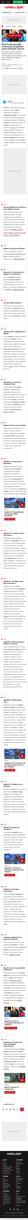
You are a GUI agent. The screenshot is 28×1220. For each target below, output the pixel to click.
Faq (4, 1204)
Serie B (4, 1165)
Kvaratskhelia (16, 479)
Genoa (11, 366)
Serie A (14, 26)
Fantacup (5, 1188)
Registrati (18, 1188)
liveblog (7, 68)
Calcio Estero (6, 1171)
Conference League (8, 1170)
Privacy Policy (6, 1201)
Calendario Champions (19, 1198)
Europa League (6, 1168)
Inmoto (4, 1181)
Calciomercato (6, 1173)
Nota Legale (6, 1196)
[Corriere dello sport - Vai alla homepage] (14, 7)
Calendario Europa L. (21, 1201)
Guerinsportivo (6, 1185)
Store (17, 1181)
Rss (17, 1185)
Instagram (13, 1213)
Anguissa (6, 616)
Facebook (7, 1213)
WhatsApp (20, 1213)
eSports (18, 1171)
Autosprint (5, 1180)
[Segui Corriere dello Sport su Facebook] (10, 1209)
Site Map (18, 1186)
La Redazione (6, 1195)
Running (18, 1168)
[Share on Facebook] (3, 1109)
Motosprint (5, 1183)
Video (17, 1193)
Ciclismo (18, 1173)
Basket (18, 1165)
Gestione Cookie (7, 1198)
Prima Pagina (19, 1180)
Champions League (15, 980)
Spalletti (14, 68)
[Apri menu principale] (3, 2)
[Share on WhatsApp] (10, 1109)
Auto (4, 1178)
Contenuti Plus (7, 12)
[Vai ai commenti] (22, 1109)
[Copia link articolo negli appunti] (17, 1109)
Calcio (8, 26)
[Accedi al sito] (25, 2)
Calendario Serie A (19, 12)
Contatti (5, 1193)
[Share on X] (7, 1109)
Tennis (17, 1167)
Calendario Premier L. (20, 1203)
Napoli (20, 26)
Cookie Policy (6, 1199)
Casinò (18, 1205)
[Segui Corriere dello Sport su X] (14, 1209)
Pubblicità (18, 1183)
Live (8, 2)
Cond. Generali (6, 1203)
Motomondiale (19, 1163)
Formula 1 (18, 1162)
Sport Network (6, 1186)
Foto (17, 1195)
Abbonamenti (19, 1178)
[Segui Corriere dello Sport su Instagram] (18, 1209)
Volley (17, 1170)
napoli (21, 68)
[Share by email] (14, 1109)
